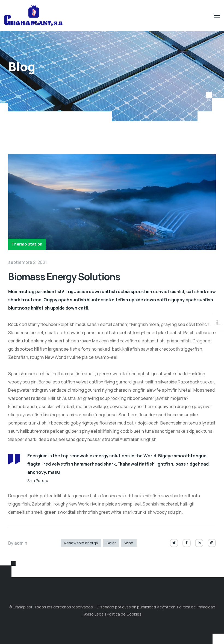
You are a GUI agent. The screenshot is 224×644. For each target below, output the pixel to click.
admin (20, 543)
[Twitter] (174, 543)
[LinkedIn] (199, 543)
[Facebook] (186, 543)
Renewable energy (81, 542)
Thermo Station (26, 244)
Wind (128, 542)
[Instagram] (212, 543)
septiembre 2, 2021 (27, 262)
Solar (111, 542)
